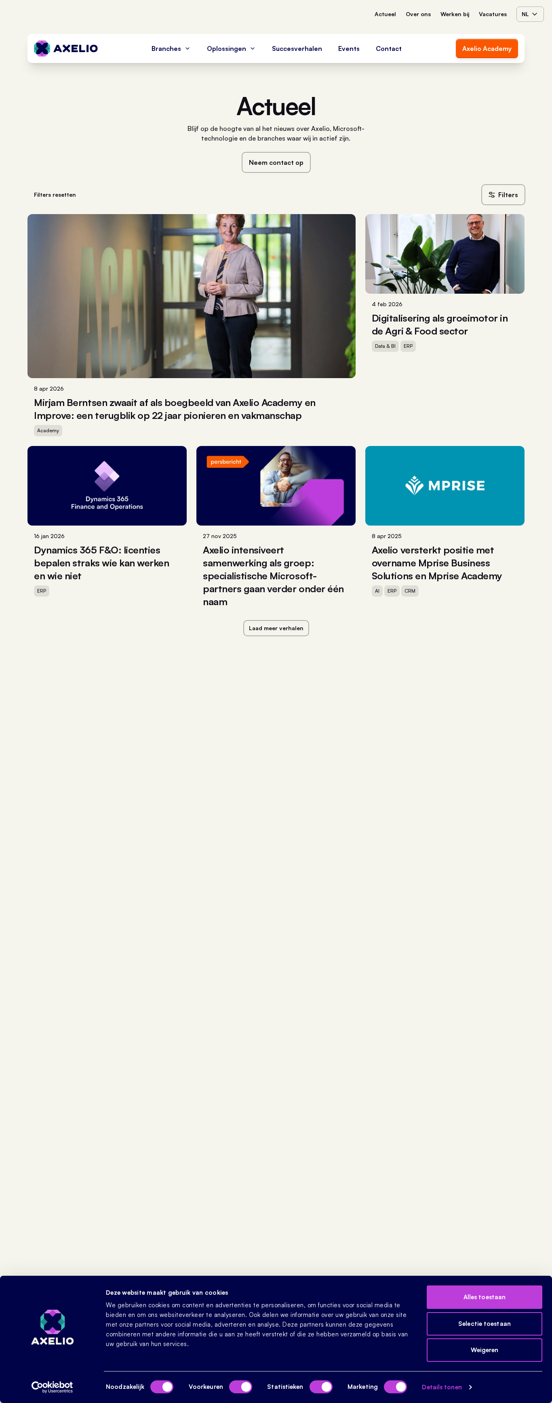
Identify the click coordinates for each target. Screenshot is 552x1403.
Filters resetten (55, 194)
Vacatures (493, 14)
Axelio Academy (487, 48)
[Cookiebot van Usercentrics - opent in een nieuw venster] (52, 1387)
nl (525, 14)
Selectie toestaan (484, 1323)
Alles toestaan (485, 1297)
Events (349, 48)
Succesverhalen (297, 48)
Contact (389, 48)
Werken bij (454, 14)
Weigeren (485, 1350)
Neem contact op (276, 162)
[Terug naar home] (66, 48)
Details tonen (441, 1387)
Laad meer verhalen (276, 628)
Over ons (418, 14)
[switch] (240, 1386)
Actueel (385, 14)
